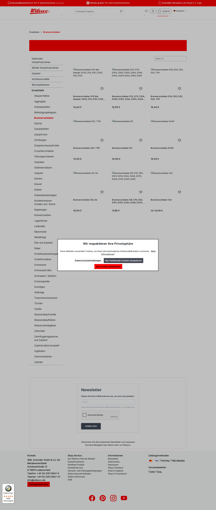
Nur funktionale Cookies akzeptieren (123, 260)
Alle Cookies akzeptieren (108, 266)
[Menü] (12, 485)
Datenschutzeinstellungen (88, 260)
